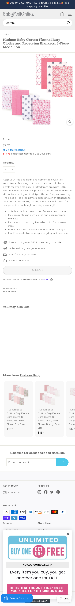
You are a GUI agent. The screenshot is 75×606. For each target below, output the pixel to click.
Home (6, 34)
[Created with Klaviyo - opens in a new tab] (37, 601)
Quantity (8, 162)
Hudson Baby (30, 375)
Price (6, 139)
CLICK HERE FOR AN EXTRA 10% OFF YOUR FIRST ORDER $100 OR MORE (37, 589)
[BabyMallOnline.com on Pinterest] (58, 492)
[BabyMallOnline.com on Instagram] (39, 492)
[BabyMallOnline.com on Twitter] (52, 492)
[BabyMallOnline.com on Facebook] (45, 492)
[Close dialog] (68, 534)
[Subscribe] (62, 462)
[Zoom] (70, 122)
